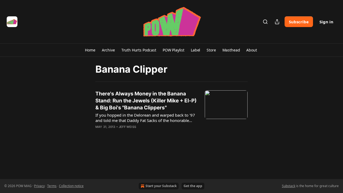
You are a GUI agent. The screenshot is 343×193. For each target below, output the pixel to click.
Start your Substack (161, 186)
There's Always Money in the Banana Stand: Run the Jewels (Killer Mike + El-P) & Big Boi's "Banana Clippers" (146, 101)
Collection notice (71, 186)
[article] (171, 113)
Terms (52, 186)
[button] (90, 50)
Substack (288, 186)
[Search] (265, 21)
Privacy (39, 186)
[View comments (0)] (130, 134)
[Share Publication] (277, 21)
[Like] (98, 134)
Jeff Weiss (127, 127)
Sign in (326, 21)
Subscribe (299, 21)
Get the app (193, 186)
